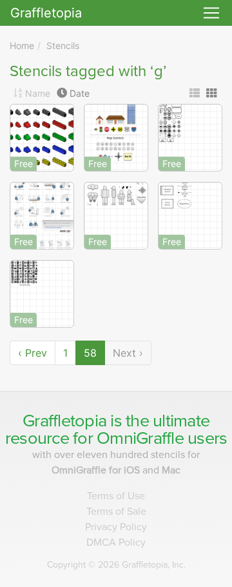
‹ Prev (32, 352)
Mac (171, 470)
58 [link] (90, 352)
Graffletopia (46, 13)
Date (80, 93)
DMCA (116, 542)
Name (37, 93)
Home (22, 45)
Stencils (62, 45)
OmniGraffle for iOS (97, 470)
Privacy (116, 527)
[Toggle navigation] (211, 13)
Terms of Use (116, 496)
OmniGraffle (140, 438)
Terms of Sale (116, 511)
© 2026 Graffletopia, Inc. (116, 564)
